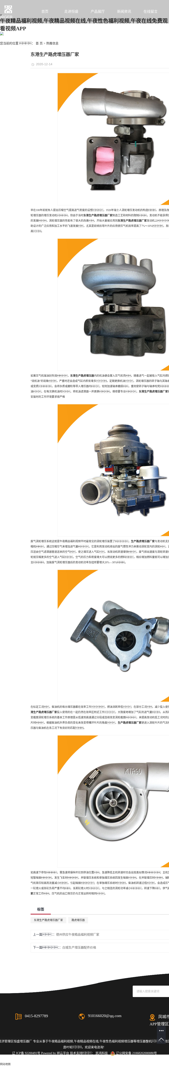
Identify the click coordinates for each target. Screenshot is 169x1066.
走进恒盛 (71, 11)
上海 (112, 1059)
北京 (119, 1059)
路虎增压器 (78, 920)
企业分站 (28, 1059)
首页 (44, 11)
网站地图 (43, 1059)
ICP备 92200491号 (28, 1053)
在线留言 (150, 11)
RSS (54, 1059)
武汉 (105, 1059)
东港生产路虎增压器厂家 (48, 920)
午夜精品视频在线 (86, 1041)
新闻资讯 (124, 11)
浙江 (126, 1059)
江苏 (98, 1059)
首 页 (39, 43)
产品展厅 (98, 11)
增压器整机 (144, 1041)
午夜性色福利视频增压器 (116, 1041)
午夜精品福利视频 (60, 1041)
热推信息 (52, 43)
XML (63, 1059)
